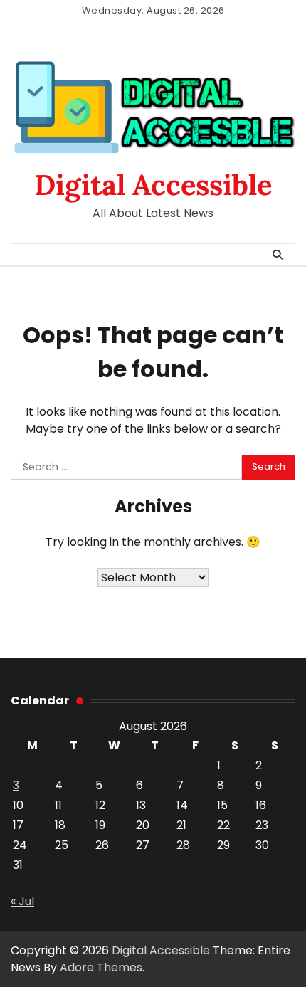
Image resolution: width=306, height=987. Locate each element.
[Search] (277, 254)
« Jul (22, 901)
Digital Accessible (153, 185)
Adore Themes (101, 967)
